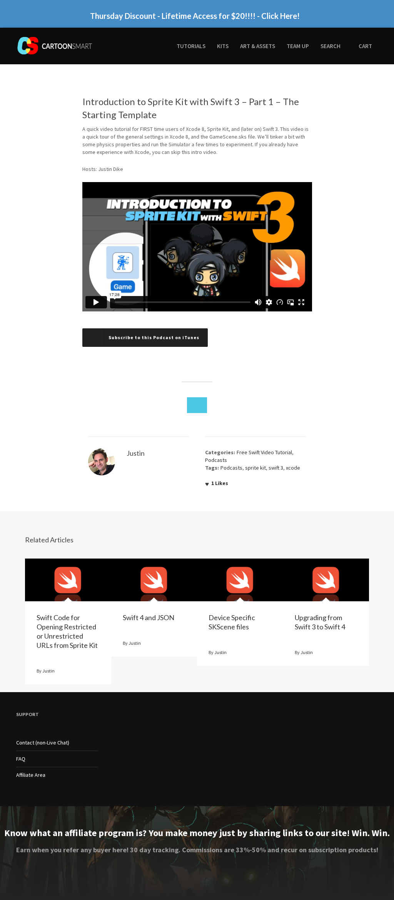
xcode (293, 467)
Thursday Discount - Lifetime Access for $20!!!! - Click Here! (195, 15)
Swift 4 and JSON (148, 617)
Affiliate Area (30, 774)
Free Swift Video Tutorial (264, 452)
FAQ (20, 758)
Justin (48, 671)
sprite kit (255, 467)
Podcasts (216, 460)
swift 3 (276, 467)
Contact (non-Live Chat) (42, 742)
